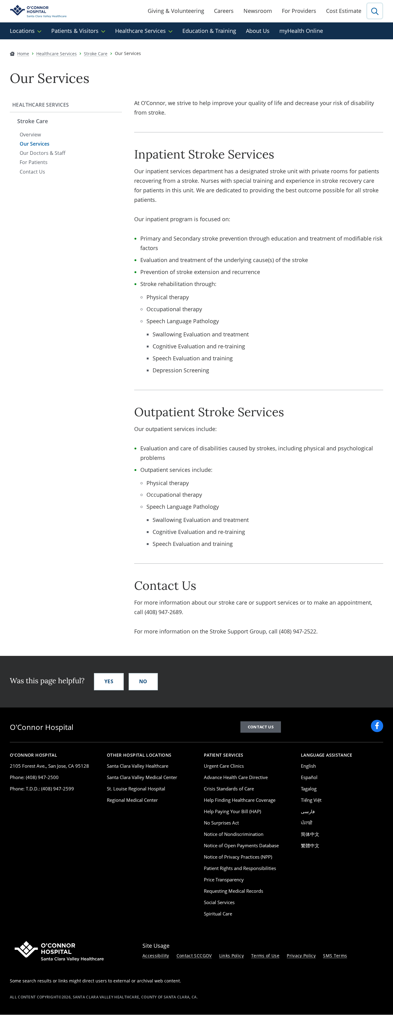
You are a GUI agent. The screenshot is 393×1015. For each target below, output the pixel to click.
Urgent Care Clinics (224, 766)
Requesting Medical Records (233, 891)
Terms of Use (265, 955)
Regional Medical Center (132, 800)
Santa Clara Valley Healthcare (137, 766)
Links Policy (231, 955)
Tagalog (309, 789)
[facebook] (377, 726)
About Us (258, 30)
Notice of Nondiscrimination (233, 834)
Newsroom (257, 10)
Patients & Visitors (75, 30)
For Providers (299, 10)
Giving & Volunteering (176, 10)
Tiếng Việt (311, 800)
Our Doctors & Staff (42, 153)
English (308, 766)
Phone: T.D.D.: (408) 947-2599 (42, 789)
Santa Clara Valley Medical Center (142, 777)
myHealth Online (301, 30)
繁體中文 (310, 845)
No (143, 681)
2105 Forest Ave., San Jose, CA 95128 (49, 766)
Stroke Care (32, 121)
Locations (22, 30)
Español (309, 777)
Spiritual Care (218, 914)
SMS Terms (335, 955)
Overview (30, 134)
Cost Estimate (343, 10)
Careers (224, 10)
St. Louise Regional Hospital (136, 789)
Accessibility (155, 955)
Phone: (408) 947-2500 (34, 777)
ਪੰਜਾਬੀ (307, 823)
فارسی (308, 811)
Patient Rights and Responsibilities (240, 868)
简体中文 (310, 834)
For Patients (34, 162)
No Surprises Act (221, 823)
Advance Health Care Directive (236, 777)
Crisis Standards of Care (229, 789)
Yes (108, 681)
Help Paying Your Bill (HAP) (232, 811)
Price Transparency (224, 879)
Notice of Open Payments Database (241, 845)
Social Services (219, 902)
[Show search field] (374, 10)
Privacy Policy (301, 955)
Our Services (34, 143)
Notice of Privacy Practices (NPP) (238, 857)
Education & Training (209, 30)
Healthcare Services (140, 30)
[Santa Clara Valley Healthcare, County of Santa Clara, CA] (39, 11)
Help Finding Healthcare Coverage (239, 800)
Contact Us (32, 171)
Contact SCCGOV (194, 955)
